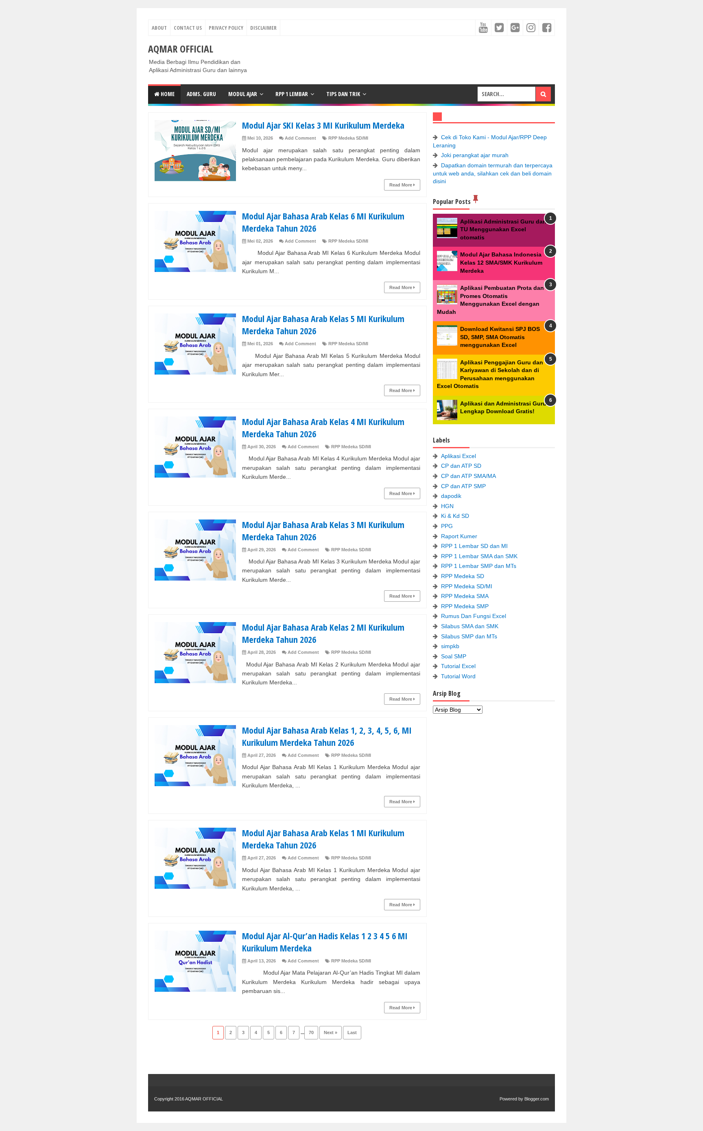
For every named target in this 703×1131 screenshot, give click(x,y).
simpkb (450, 646)
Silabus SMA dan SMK (469, 626)
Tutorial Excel (458, 666)
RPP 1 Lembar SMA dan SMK (479, 556)
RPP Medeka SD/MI (348, 138)
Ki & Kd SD (455, 516)
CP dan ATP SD (461, 465)
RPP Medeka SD (462, 576)
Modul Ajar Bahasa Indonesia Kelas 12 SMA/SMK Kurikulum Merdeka (501, 262)
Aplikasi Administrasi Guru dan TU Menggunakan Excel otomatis (503, 229)
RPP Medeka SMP (465, 606)
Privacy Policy (226, 27)
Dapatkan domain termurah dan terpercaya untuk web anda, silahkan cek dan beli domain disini (492, 173)
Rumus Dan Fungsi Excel (473, 616)
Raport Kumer (459, 536)
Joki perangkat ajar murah (475, 155)
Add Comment (300, 138)
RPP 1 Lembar (291, 94)
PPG (447, 526)
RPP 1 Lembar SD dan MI (474, 546)
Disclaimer (263, 27)
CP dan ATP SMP (463, 486)
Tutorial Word (458, 676)
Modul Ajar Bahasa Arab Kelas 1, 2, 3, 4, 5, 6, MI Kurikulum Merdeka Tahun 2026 (327, 736)
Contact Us (188, 27)
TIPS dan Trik (343, 94)
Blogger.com (536, 1098)
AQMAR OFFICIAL (204, 1098)
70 (311, 1032)
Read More (401, 184)
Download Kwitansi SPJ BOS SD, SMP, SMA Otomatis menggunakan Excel (500, 337)
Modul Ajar (242, 94)
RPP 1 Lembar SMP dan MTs (478, 566)
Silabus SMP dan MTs (469, 636)
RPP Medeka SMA (465, 596)
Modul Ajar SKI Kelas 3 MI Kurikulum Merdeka (323, 125)
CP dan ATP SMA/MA (468, 476)
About (159, 27)
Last (352, 1032)
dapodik (451, 496)
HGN (447, 506)
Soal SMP (453, 656)
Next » (330, 1032)
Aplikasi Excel (458, 456)
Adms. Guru (201, 94)
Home (167, 94)
